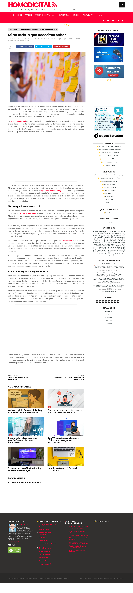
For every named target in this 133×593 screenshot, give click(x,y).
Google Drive (109, 249)
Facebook (122, 244)
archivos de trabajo (28, 213)
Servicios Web (102, 233)
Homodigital (30, 5)
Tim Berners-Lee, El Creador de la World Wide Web (78, 546)
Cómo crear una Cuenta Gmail (78, 526)
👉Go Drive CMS (109, 200)
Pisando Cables (44, 529)
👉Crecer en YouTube (109, 165)
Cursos (120, 245)
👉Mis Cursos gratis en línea (109, 162)
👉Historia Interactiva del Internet (109, 159)
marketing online (119, 237)
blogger (99, 239)
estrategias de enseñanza (117, 250)
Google (123, 242)
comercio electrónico (114, 239)
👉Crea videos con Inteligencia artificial (109, 178)
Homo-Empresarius (45, 548)
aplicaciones (105, 235)
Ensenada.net (43, 540)
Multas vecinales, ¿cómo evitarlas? (19, 378)
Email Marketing (111, 244)
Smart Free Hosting (45, 551)
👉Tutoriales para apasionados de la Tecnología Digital (108, 175)
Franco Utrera (23, 524)
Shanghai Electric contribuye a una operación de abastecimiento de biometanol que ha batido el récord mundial (109, 267)
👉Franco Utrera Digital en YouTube (109, 156)
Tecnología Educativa (101, 245)
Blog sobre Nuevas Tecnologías (45, 533)
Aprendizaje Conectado (114, 247)
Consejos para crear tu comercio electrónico (69, 378)
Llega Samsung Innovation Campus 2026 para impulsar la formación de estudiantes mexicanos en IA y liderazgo (108, 287)
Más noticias (105, 291)
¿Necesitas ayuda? (45, 564)
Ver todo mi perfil (13, 542)
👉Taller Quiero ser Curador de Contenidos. (109, 146)
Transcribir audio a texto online (78, 535)
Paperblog (109, 320)
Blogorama (109, 323)
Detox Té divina (44, 561)
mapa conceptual (18, 121)
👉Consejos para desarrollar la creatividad (109, 149)
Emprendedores (99, 244)
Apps (54, 15)
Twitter (95, 241)
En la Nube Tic (109, 317)
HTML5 (120, 249)
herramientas (14, 30)
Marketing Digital (42, 15)
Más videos (112, 291)
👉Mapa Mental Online (109, 193)
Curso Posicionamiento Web (99, 255)
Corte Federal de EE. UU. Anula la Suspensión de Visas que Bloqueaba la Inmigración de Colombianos (109, 273)
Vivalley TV (87, 15)
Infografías (64, 15)
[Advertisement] (109, 93)
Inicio (12, 15)
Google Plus (110, 255)
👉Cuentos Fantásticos (108, 190)
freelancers (67, 240)
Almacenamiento (114, 252)
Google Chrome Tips (110, 242)
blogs (95, 235)
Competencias (97, 249)
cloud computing (98, 247)
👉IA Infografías (109, 203)
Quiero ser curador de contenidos (103, 253)
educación (107, 237)
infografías (96, 237)
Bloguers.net (108, 311)
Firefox (123, 252)
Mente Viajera (43, 557)
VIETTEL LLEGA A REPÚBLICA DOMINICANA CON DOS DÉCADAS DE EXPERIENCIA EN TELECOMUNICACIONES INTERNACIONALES (108, 280)
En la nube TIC (43, 537)
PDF (105, 250)
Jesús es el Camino (45, 554)
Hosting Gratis (97, 250)
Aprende (28, 15)
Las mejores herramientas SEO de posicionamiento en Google (78, 542)
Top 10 (105, 241)
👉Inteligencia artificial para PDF (109, 181)
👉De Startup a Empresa (109, 187)
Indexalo (109, 314)
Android (113, 245)
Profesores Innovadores (101, 252)
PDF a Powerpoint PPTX (76, 529)
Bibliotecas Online (119, 253)
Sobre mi (98, 15)
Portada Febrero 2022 (29, 30)
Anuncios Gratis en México (47, 544)
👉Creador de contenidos (109, 184)
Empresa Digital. (119, 231)
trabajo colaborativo (48, 30)
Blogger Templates (31, 578)
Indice (19, 15)
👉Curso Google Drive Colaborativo (109, 152)
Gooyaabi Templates (63, 578)
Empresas (117, 235)
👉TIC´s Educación (109, 196)
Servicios (76, 15)
